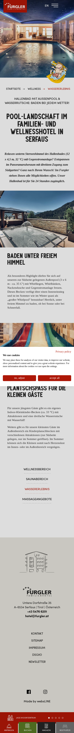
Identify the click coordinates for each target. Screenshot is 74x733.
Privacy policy (63, 351)
